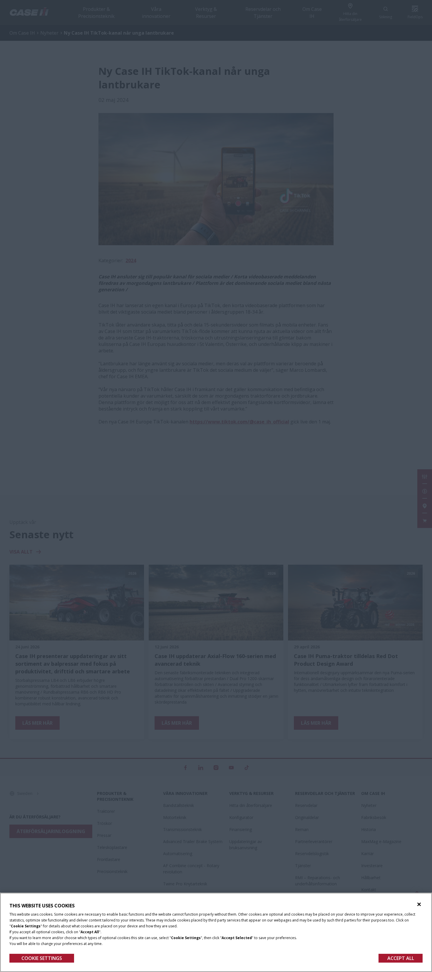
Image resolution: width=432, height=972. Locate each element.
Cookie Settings (41, 958)
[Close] (419, 904)
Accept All (400, 958)
